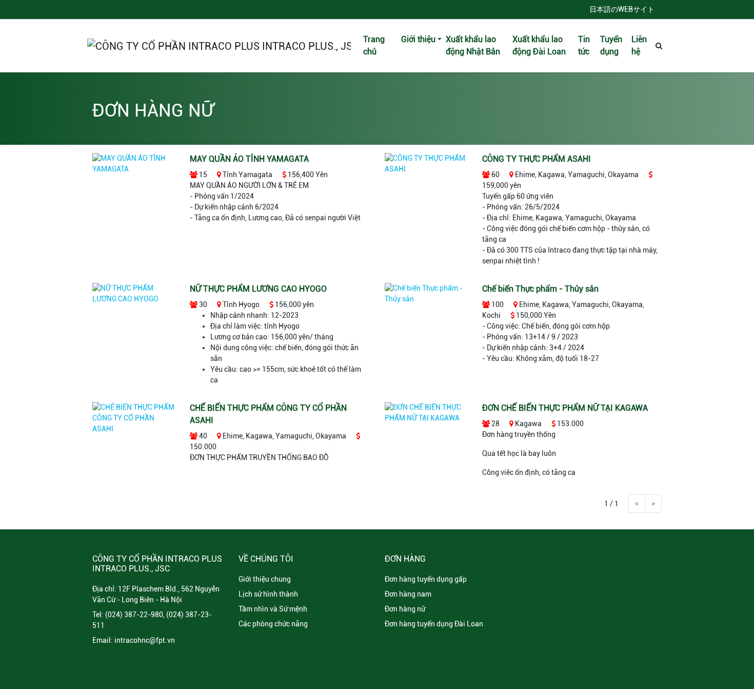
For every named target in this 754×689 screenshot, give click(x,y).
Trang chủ (374, 45)
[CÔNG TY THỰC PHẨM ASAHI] (426, 163)
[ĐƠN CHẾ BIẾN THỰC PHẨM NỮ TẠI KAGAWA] (426, 412)
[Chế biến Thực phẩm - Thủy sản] (426, 293)
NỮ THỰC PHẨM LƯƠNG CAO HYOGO (258, 289)
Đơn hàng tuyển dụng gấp (426, 579)
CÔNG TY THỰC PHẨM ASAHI (536, 159)
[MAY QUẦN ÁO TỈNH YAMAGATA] (133, 163)
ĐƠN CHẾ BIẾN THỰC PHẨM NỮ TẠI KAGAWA (565, 408)
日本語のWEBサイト (621, 9)
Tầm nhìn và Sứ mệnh (273, 609)
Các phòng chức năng (273, 624)
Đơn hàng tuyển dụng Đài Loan (434, 624)
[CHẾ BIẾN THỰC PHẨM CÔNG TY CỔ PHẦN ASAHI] (133, 418)
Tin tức (584, 45)
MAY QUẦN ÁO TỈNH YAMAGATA (249, 159)
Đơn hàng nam (408, 594)
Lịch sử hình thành (268, 594)
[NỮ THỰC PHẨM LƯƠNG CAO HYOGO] (133, 293)
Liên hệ (639, 45)
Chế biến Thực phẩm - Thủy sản (540, 289)
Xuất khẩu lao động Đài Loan (539, 45)
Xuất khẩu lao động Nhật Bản (473, 45)
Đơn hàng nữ (405, 609)
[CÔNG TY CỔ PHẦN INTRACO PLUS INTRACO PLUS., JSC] (219, 45)
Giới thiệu (418, 39)
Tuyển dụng (611, 45)
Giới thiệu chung (265, 579)
